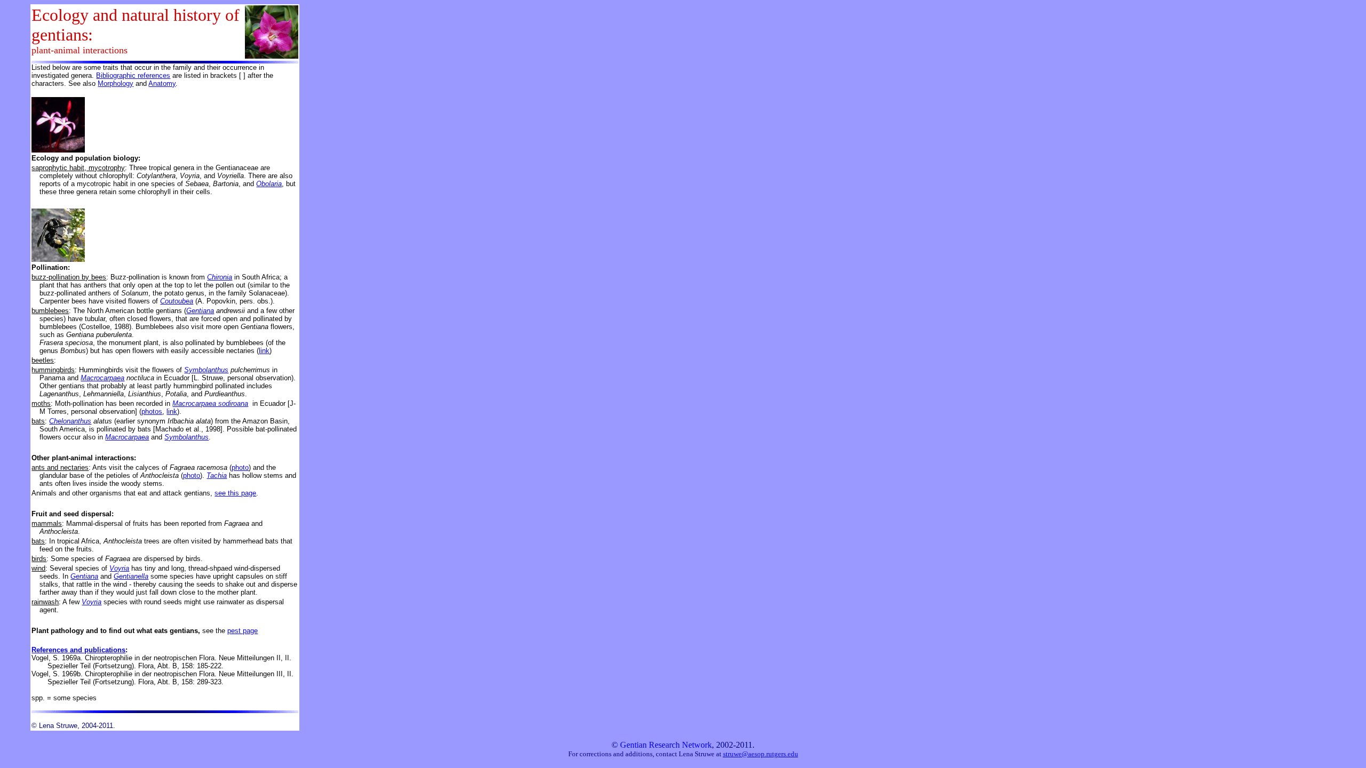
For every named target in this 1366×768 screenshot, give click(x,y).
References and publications (78, 650)
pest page (242, 631)
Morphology (115, 83)
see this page (235, 493)
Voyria (119, 568)
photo (240, 467)
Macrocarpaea (102, 378)
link (264, 351)
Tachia (217, 475)
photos (151, 411)
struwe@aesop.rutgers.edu (760, 754)
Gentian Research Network (666, 744)
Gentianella (131, 576)
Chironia (219, 277)
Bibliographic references (133, 75)
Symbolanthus (206, 370)
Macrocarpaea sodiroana (210, 403)
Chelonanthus (70, 421)
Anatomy (162, 83)
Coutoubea (176, 301)
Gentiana (200, 311)
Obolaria (269, 184)
